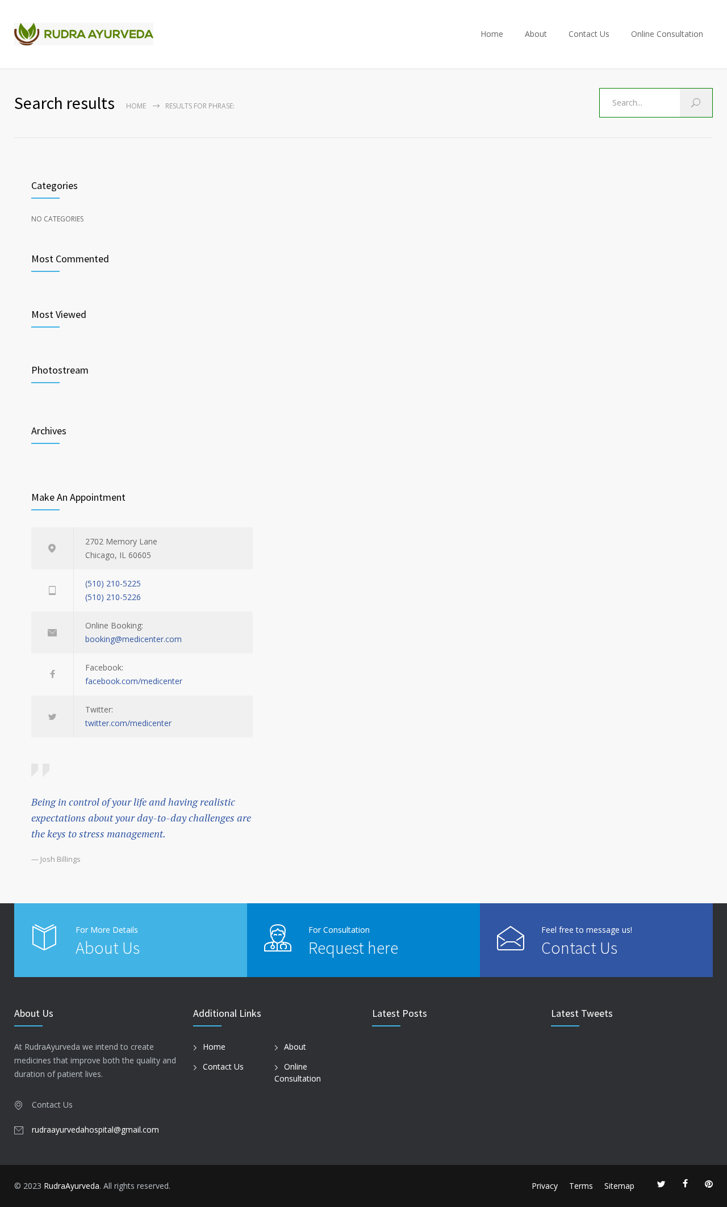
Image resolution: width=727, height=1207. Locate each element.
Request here (353, 947)
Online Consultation (667, 33)
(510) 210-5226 (113, 597)
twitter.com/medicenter (128, 723)
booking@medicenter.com (133, 639)
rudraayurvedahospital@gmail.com (95, 1129)
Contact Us (589, 33)
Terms (581, 1185)
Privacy (545, 1185)
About (536, 33)
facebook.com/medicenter (133, 681)
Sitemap (619, 1185)
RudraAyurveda (71, 1185)
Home (492, 33)
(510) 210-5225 (113, 583)
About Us (108, 947)
